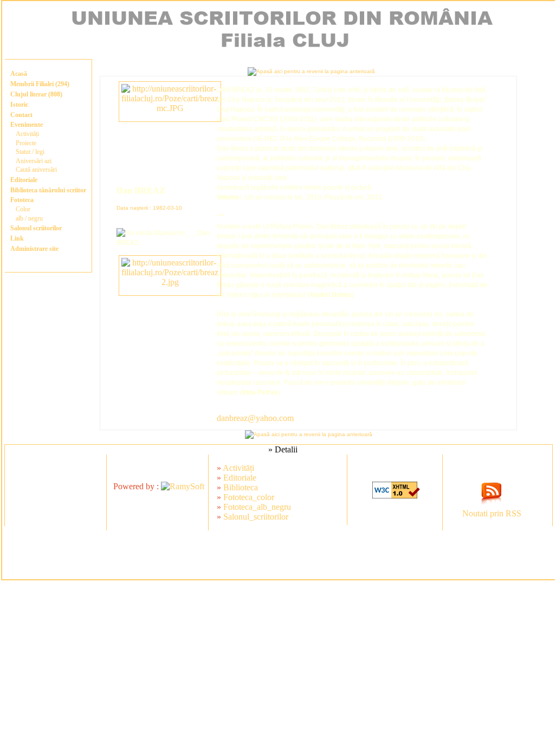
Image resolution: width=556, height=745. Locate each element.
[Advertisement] (278, 554)
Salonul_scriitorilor (255, 516)
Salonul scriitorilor (36, 228)
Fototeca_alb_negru (257, 506)
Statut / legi (30, 152)
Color (23, 209)
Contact (21, 115)
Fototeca (22, 200)
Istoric (19, 104)
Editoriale (23, 180)
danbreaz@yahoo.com (255, 418)
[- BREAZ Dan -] (170, 108)
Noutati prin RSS (491, 513)
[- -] (170, 282)
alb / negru (29, 218)
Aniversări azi (33, 161)
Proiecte (26, 143)
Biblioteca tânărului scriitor (48, 190)
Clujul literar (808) (36, 94)
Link (17, 238)
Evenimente (26, 124)
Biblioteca (240, 487)
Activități (27, 134)
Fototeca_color (248, 497)
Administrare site (34, 248)
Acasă (18, 73)
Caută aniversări (36, 169)
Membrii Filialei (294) (39, 84)
